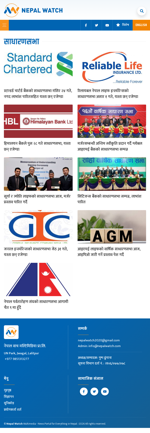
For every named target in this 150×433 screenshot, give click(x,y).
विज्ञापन (9, 397)
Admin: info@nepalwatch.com (99, 346)
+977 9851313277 (17, 359)
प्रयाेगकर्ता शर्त (12, 409)
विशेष (125, 25)
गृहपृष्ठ (7, 390)
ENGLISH (141, 25)
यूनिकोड (9, 403)
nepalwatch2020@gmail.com (99, 340)
